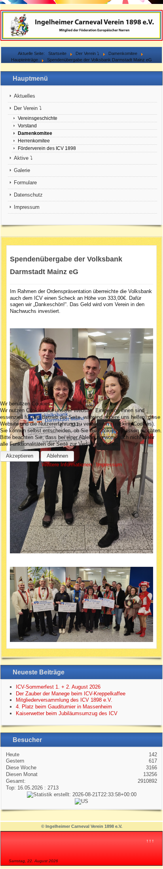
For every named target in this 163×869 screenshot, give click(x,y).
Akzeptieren (19, 456)
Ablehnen (57, 456)
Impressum (109, 465)
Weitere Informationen (67, 465)
